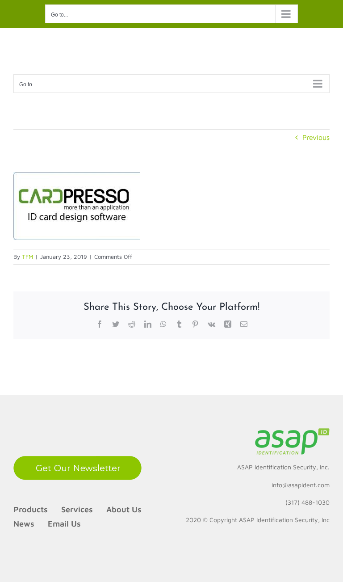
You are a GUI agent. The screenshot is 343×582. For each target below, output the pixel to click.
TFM (27, 256)
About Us (124, 509)
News (23, 523)
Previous (316, 137)
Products (30, 509)
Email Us (64, 523)
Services (77, 509)
